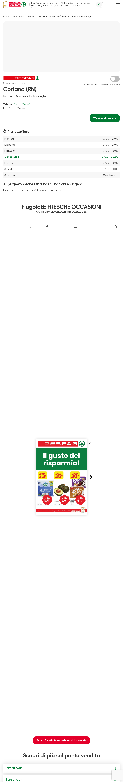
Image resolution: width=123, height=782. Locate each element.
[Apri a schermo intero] (32, 227)
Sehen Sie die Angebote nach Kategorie (61, 740)
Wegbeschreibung (104, 118)
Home (6, 16)
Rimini (31, 16)
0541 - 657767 (22, 104)
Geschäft (18, 16)
